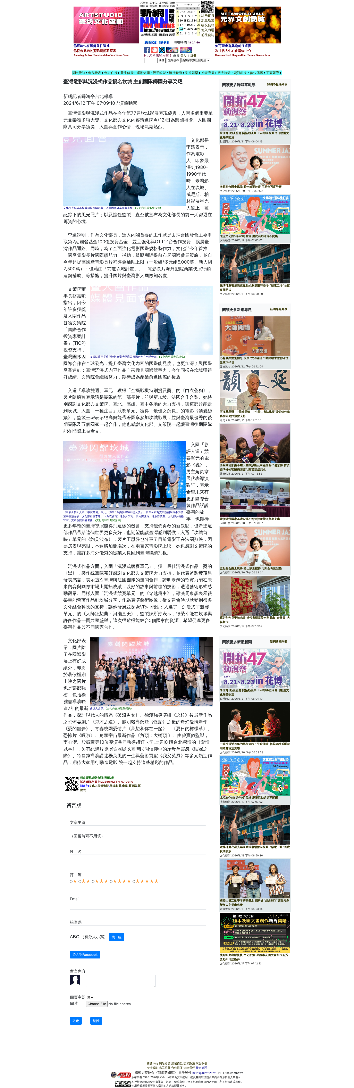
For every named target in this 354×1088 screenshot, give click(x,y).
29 (188, 12)
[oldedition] (186, 49)
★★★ (101, 881)
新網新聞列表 (278, 641)
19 (188, 24)
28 (184, 12)
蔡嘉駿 (133, 785)
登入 (183, 55)
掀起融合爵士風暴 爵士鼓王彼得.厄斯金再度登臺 (251, 186)
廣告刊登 (201, 1063)
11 (185, 20)
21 (195, 24)
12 (188, 20)
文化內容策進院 (99, 785)
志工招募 (164, 1067)
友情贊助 (152, 1067)
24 (181, 29)
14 (195, 20)
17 (181, 24)
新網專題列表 (278, 309)
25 (184, 29)
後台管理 (201, 1067)
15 (198, 20)
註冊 (193, 55)
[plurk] (154, 49)
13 (191, 20)
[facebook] (147, 49)
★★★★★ (147, 881)
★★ (86, 881)
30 (191, 12)
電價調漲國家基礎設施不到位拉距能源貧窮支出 (250, 519)
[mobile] (172, 49)
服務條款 (177, 1063)
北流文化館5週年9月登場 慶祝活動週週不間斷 (249, 236)
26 (188, 29)
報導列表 (277, 84)
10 (181, 20)
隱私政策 (189, 1063)
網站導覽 (164, 1063)
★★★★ (121, 881)
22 (198, 24)
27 (181, 12)
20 (191, 24)
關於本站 (152, 1063)
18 (184, 24)
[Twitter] (162, 49)
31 (195, 12)
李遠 (125, 785)
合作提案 (177, 1067)
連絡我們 (189, 1067)
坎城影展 (115, 785)
